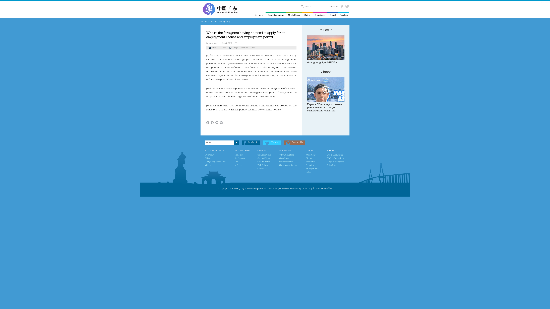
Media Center (294, 15)
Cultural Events (264, 155)
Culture (307, 15)
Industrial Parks (286, 162)
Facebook (252, 142)
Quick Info (331, 165)
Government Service (288, 165)
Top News (239, 155)
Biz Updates (240, 158)
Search (302, 7)
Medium (244, 48)
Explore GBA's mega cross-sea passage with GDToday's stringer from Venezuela (324, 107)
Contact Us (333, 7)
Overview (209, 155)
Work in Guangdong (335, 158)
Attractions (311, 155)
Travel (333, 15)
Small (253, 48)
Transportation (312, 169)
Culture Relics (264, 162)
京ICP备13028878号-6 (322, 189)
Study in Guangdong (335, 162)
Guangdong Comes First (215, 162)
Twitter (275, 142)
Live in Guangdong (335, 155)
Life (236, 162)
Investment (320, 15)
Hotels (308, 172)
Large (235, 48)
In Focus (325, 30)
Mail (224, 48)
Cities (207, 158)
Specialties (310, 162)
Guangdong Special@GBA (322, 62)
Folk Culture (263, 165)
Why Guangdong (286, 155)
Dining (309, 158)
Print (214, 48)
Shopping (310, 165)
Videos (325, 72)
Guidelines (284, 158)
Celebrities (262, 169)
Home (260, 15)
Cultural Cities (264, 158)
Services (344, 15)
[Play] (340, 78)
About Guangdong (276, 15)
